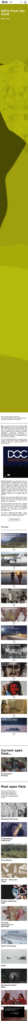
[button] (21, 2)
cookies (14, 1008)
